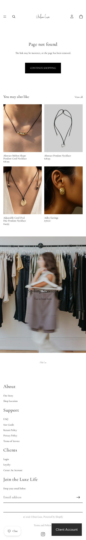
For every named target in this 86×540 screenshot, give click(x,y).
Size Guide (8, 424)
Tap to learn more (43, 298)
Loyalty (6, 464)
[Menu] (5, 16)
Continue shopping (43, 67)
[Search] (13, 16)
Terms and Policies (43, 525)
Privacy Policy (10, 435)
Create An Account (12, 470)
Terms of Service (11, 440)
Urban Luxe (36, 516)
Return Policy (10, 429)
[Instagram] (43, 534)
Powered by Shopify (53, 516)
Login (6, 459)
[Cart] (81, 16)
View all (79, 97)
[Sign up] (78, 497)
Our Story (8, 395)
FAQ (5, 419)
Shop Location (10, 400)
